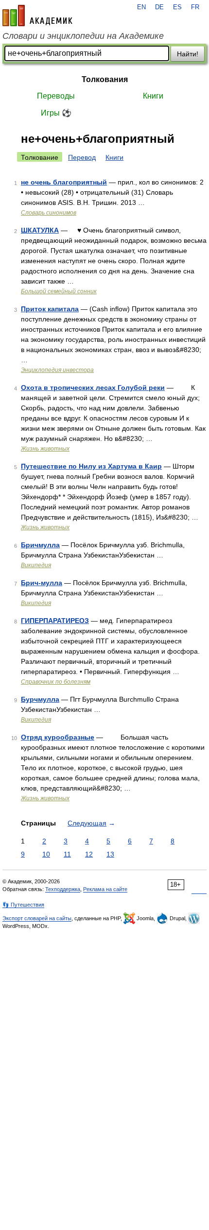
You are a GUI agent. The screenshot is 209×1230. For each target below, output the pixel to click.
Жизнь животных (45, 448)
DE (159, 7)
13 (110, 854)
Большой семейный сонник (59, 291)
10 (46, 854)
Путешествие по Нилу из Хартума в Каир (91, 466)
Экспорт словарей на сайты (36, 918)
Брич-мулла (41, 583)
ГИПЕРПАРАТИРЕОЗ (55, 620)
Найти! (187, 54)
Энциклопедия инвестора (57, 370)
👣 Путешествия (23, 905)
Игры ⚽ (56, 113)
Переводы (56, 96)
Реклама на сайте (105, 889)
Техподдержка (62, 889)
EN (141, 7)
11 (67, 854)
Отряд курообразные (57, 737)
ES (177, 7)
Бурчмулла (40, 699)
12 (89, 854)
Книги (153, 96)
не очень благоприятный (64, 182)
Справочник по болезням (55, 681)
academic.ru (37, 15)
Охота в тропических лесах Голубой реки (93, 387)
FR (195, 7)
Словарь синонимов (48, 212)
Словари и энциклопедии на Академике (83, 36)
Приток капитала (50, 309)
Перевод (82, 157)
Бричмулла (40, 545)
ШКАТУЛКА (40, 230)
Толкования (105, 79)
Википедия (36, 565)
